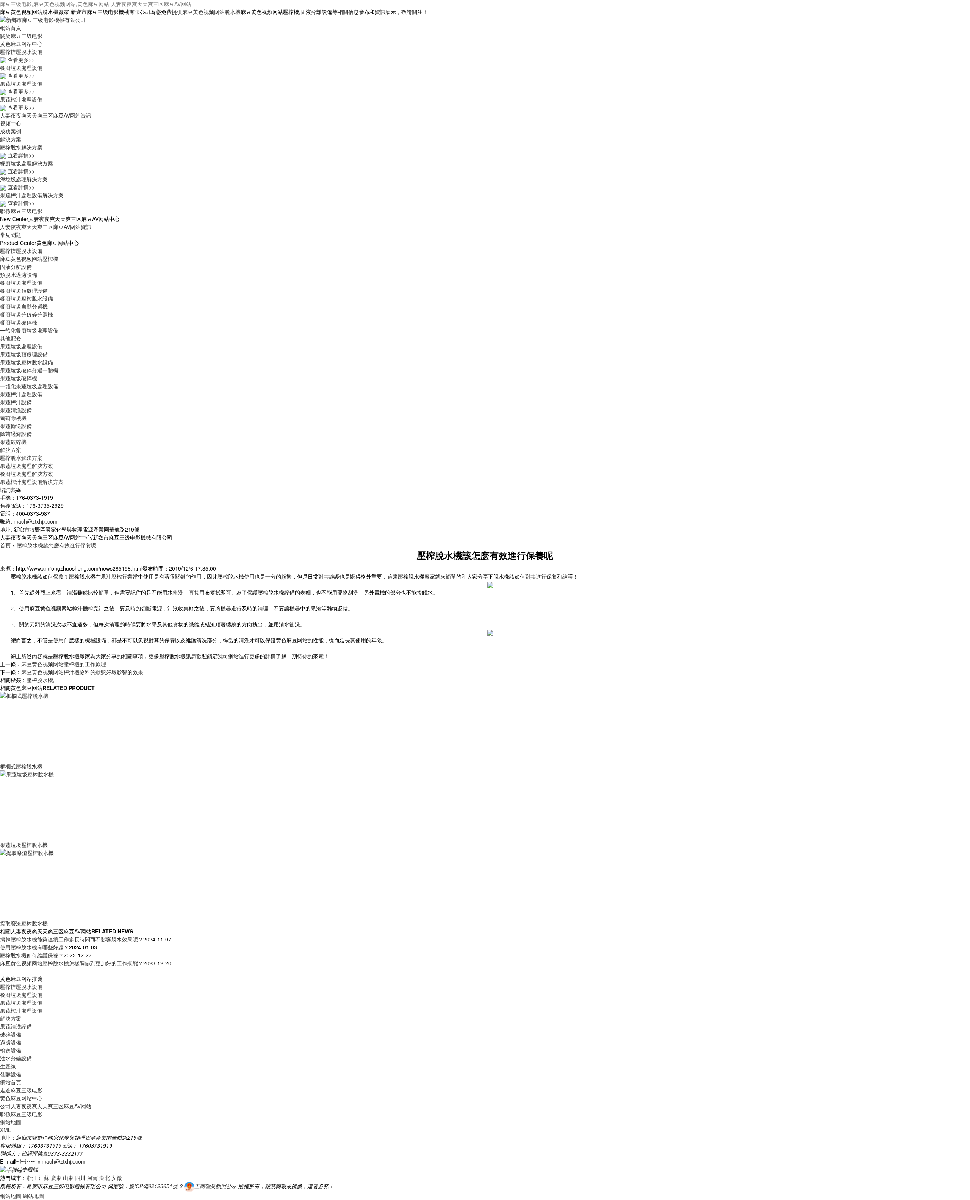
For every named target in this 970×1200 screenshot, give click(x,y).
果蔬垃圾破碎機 (18, 378)
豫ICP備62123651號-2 (156, 1186)
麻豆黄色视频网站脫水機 (211, 12)
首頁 (5, 545)
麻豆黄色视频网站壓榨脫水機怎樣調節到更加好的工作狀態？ (71, 963)
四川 (80, 1177)
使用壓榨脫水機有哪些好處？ (34, 947)
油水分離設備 (16, 1058)
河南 (92, 1177)
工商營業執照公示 (215, 1186)
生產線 (8, 1066)
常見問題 (10, 234)
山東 (68, 1177)
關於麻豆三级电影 (21, 35)
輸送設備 (10, 1050)
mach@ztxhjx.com (36, 521)
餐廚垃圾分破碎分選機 (26, 314)
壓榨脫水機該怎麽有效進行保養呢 (56, 545)
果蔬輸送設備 (16, 426)
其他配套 (10, 338)
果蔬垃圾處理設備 (21, 346)
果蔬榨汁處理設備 (21, 394)
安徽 (116, 1177)
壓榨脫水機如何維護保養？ (32, 955)
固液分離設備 (16, 266)
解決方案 (10, 139)
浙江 (32, 1177)
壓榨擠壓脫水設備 (21, 250)
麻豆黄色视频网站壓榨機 (29, 258)
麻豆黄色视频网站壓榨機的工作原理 (63, 664)
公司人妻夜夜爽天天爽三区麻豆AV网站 (45, 1106)
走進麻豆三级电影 (21, 1090)
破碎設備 (10, 1034)
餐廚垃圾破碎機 (18, 322)
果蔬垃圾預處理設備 (24, 354)
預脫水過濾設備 (18, 274)
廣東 (56, 1177)
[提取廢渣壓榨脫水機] (53, 883)
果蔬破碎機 (13, 441)
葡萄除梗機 (13, 418)
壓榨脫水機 (40, 680)
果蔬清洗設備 (16, 410)
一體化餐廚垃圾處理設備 (29, 330)
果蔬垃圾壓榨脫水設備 (26, 362)
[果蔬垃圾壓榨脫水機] (53, 805)
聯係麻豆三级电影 (21, 211)
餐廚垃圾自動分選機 (24, 306)
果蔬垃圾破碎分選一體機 (29, 370)
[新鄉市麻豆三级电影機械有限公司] (43, 19)
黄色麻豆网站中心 (21, 43)
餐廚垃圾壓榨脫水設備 (26, 298)
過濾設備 (10, 1042)
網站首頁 (10, 27)
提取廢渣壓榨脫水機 (24, 923)
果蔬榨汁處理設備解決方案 (32, 481)
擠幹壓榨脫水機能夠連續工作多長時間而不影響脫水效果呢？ (71, 939)
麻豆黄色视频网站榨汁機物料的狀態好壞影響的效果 (82, 672)
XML (5, 1130)
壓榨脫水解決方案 (21, 457)
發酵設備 (10, 1074)
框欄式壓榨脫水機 (21, 766)
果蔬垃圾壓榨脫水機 (24, 845)
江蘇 (44, 1177)
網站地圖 (10, 1122)
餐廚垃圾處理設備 (21, 282)
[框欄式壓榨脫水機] (53, 726)
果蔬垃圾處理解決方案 (26, 465)
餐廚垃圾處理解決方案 (26, 473)
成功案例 (10, 131)
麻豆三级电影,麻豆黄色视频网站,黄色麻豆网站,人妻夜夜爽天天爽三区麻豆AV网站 (95, 4)
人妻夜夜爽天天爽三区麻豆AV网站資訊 (45, 115)
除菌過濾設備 (16, 434)
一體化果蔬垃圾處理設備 (29, 386)
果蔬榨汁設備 (16, 402)
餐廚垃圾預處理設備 (24, 290)
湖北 (104, 1177)
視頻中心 (10, 123)
